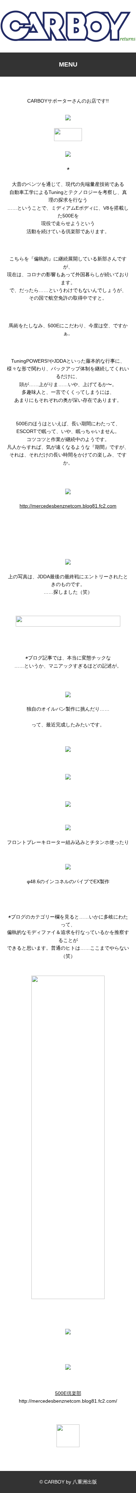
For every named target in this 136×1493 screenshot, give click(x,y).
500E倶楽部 (68, 1393)
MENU (68, 64)
